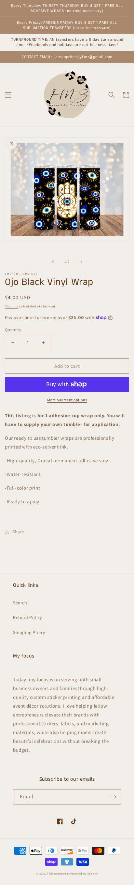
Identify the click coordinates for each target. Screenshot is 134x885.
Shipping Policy (29, 632)
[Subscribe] (113, 796)
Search (20, 603)
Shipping (12, 306)
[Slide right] (81, 262)
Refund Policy (27, 617)
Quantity (13, 329)
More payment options (67, 399)
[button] (8, 95)
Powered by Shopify (84, 873)
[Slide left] (53, 262)
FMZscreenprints (58, 873)
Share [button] (18, 532)
